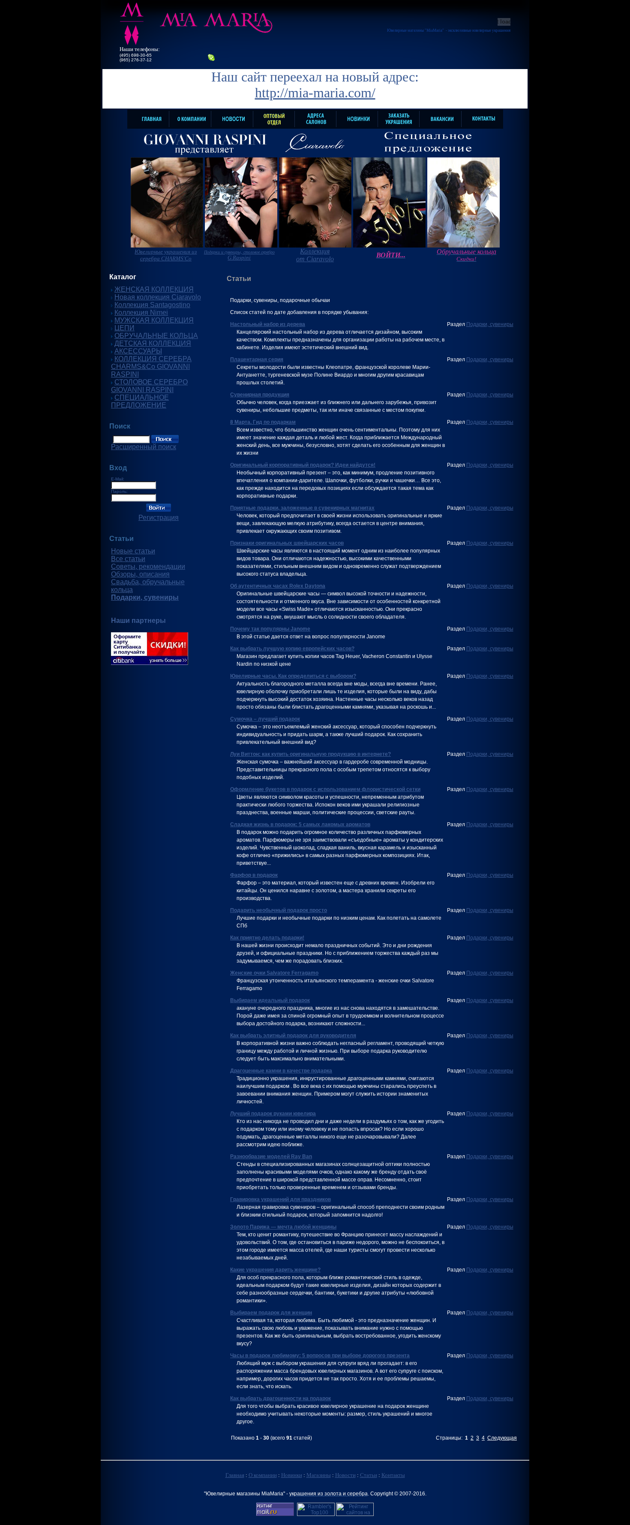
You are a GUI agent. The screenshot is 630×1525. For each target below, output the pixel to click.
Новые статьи (133, 551)
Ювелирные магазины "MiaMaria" (415, 30)
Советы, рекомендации (148, 566)
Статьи (368, 1475)
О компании (263, 1475)
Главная (234, 1475)
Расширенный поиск (143, 446)
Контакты (393, 1475)
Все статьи (128, 558)
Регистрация (158, 517)
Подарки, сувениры (489, 324)
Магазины (318, 1475)
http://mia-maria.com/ (315, 92)
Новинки (291, 1475)
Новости (345, 1475)
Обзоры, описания (140, 574)
